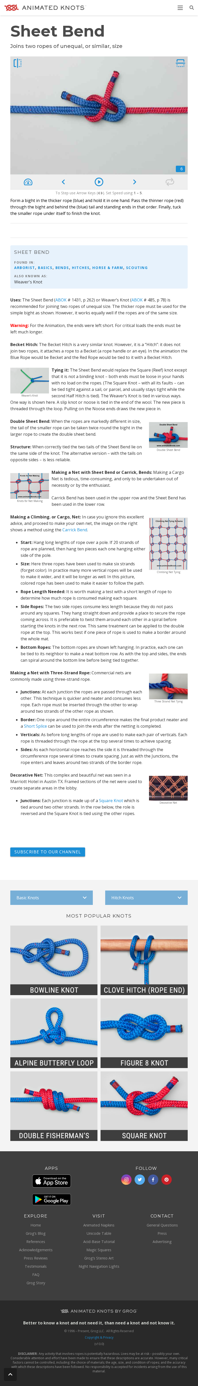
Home (35, 1225)
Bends (62, 267)
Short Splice (35, 726)
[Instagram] (126, 1179)
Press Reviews (36, 1258)
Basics (45, 267)
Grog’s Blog (36, 1233)
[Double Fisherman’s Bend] (53, 1106)
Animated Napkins (98, 1225)
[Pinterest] (166, 1179)
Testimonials (36, 1266)
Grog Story (36, 1282)
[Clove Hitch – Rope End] (144, 960)
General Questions (162, 1225)
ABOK (61, 300)
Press (162, 1233)
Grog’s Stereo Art (99, 1258)
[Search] (191, 8)
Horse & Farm (107, 267)
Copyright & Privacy (99, 1337)
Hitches (80, 267)
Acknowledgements (36, 1249)
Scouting (137, 267)
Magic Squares (98, 1249)
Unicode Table (99, 1233)
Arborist (24, 267)
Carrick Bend (74, 530)
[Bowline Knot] (53, 960)
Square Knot (111, 800)
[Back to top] (10, 1374)
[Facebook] (153, 1179)
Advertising (162, 1241)
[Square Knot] (144, 1106)
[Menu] (180, 7)
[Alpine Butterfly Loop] (53, 1033)
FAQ (35, 1274)
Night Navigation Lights (99, 1266)
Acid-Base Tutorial (99, 1241)
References (35, 1241)
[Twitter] (140, 1179)
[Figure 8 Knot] (144, 1033)
